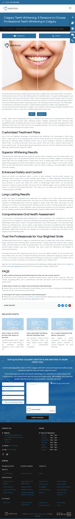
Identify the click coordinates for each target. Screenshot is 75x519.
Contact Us (21, 36)
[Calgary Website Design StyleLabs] (64, 514)
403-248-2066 (14, 2)
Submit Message (37, 417)
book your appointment (15, 266)
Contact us (69, 264)
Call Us (57, 36)
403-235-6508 (11, 449)
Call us (16, 109)
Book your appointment (32, 299)
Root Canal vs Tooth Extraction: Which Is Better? (10, 335)
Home (4, 29)
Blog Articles (10, 29)
